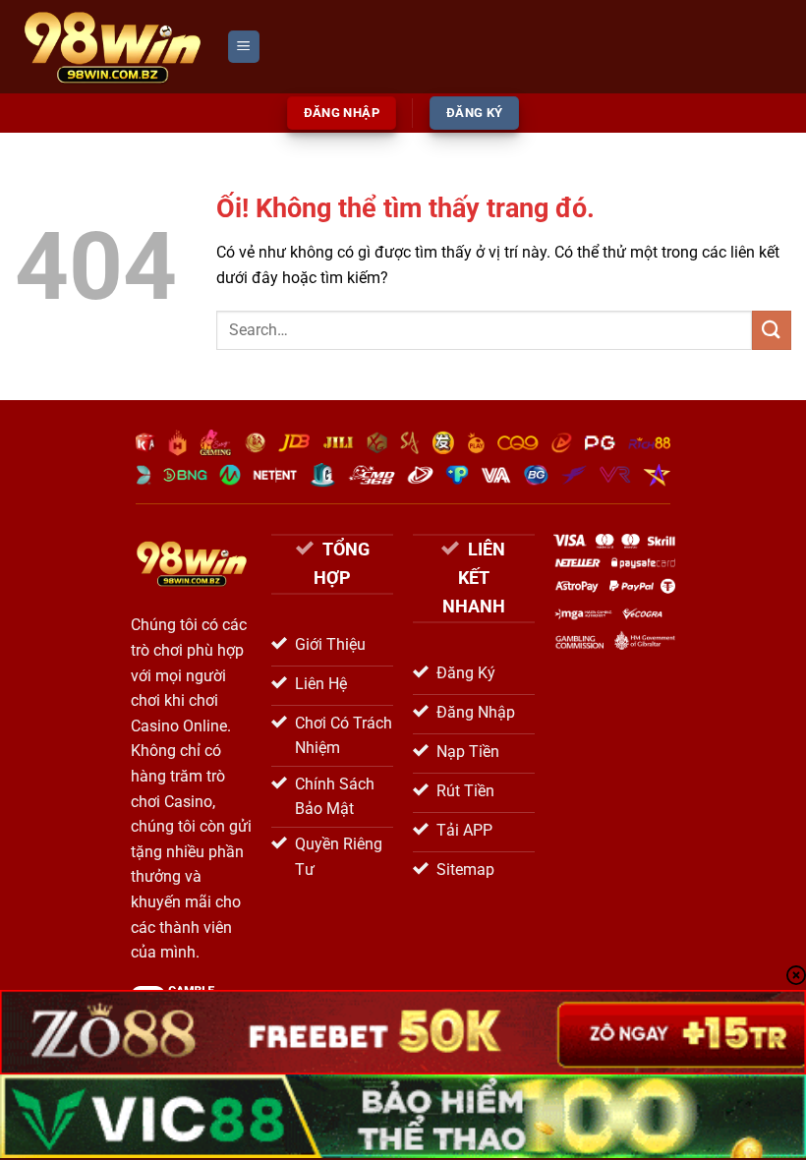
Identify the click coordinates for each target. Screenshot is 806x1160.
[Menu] (243, 46)
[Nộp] (771, 330)
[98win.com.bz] (113, 46)
